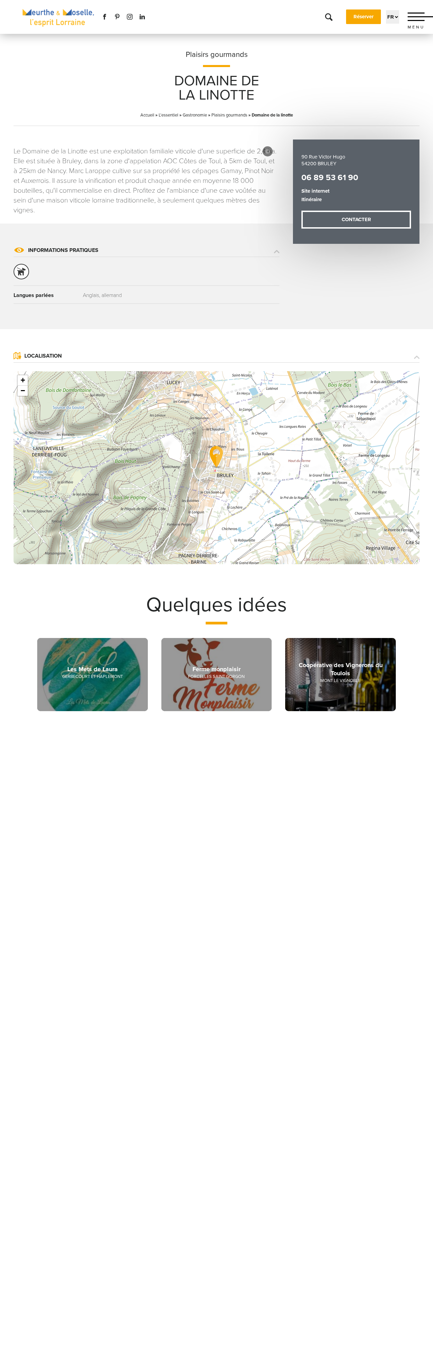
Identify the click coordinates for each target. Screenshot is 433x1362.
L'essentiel (168, 115)
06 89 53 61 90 (329, 178)
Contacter (356, 219)
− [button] (23, 390)
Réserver (363, 17)
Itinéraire (311, 199)
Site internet (315, 191)
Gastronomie (195, 115)
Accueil (147, 115)
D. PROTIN (268, 151)
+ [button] (23, 380)
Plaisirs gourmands (217, 54)
